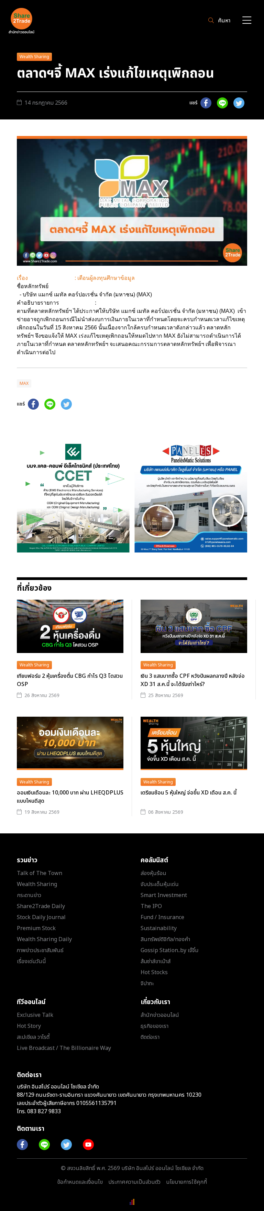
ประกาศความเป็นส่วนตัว (134, 1182)
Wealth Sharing (34, 57)
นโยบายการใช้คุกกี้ (186, 1182)
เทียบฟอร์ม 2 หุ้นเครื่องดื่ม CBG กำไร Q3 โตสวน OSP (70, 680)
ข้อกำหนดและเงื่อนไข (80, 1182)
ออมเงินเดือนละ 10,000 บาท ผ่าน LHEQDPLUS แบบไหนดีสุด (70, 797)
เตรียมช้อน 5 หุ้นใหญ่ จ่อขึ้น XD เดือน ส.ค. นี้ (188, 793)
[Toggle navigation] (247, 21)
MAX (24, 383)
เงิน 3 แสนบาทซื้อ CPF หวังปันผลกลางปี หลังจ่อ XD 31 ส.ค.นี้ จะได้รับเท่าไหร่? (193, 680)
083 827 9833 (44, 1111)
